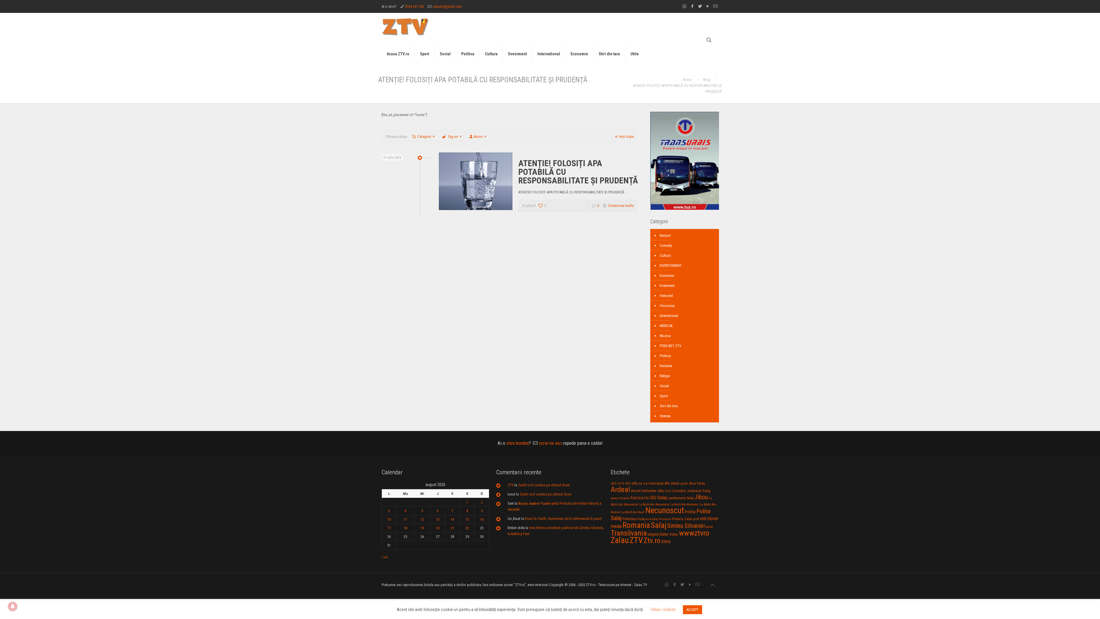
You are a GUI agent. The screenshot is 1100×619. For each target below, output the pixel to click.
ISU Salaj (658, 497)
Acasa (687, 79)
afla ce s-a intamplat (648, 483)
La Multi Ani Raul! (633, 512)
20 (437, 528)
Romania (636, 525)
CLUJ (668, 491)
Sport (664, 396)
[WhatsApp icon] (684, 6)
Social (664, 386)
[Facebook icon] (692, 6)
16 (482, 519)
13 (437, 519)
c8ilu (660, 491)
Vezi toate (626, 136)
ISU (646, 498)
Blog (706, 79)
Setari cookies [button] (663, 609)
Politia (690, 511)
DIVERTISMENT (671, 265)
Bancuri (665, 235)
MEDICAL (666, 326)
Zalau (620, 540)
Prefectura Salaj (648, 519)
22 (467, 528)
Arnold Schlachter (643, 491)
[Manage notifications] (12, 606)
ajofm (684, 483)
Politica (665, 356)
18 (405, 528)
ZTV (511, 485)
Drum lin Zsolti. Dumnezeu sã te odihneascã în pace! (563, 518)
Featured (666, 295)
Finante (624, 498)
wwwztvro (694, 532)
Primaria (665, 519)
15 (467, 519)
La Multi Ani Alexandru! (654, 504)
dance (614, 498)
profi (696, 519)
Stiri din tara (669, 406)
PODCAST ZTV (670, 346)
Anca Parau (697, 483)
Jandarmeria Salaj (681, 498)
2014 (620, 483)
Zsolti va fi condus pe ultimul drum (544, 485)
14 (452, 519)
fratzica (636, 497)
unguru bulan (658, 534)
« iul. (385, 557)
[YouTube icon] (708, 6)
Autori (478, 136)
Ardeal (620, 489)
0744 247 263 (414, 6)
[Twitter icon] (700, 6)
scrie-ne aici (550, 443)
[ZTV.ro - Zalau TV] (405, 26)
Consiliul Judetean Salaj (691, 490)
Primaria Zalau (682, 519)
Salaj (658, 525)
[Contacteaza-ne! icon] (715, 6)
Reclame (666, 366)
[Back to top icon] (712, 585)
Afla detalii (672, 483)
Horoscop (667, 305)
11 (405, 519)
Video (673, 534)
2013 (613, 483)
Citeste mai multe (621, 205)
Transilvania (629, 533)
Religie (665, 376)
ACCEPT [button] (692, 610)
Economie (667, 275)
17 (389, 528)
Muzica (665, 336)
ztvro (666, 541)
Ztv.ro (652, 540)
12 (422, 519)
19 (422, 528)
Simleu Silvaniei (686, 525)
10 (389, 519)
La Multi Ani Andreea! (685, 504)
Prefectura (629, 519)
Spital (709, 527)
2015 (628, 483)
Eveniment (667, 285)
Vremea (665, 416)
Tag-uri (453, 136)
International (669, 316)
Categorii (424, 136)
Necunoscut (664, 510)
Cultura (665, 255)
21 (452, 528)
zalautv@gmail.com (447, 6)
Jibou (701, 497)
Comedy (666, 245)
